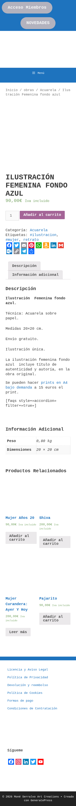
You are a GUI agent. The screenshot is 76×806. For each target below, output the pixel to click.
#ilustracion (43, 235)
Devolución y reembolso (27, 685)
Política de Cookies (24, 693)
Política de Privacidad (27, 677)
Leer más (18, 632)
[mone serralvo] (16, 774)
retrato (31, 240)
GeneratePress (41, 800)
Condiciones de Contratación (32, 708)
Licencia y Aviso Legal (27, 669)
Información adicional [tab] (35, 275)
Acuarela (48, 90)
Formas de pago (20, 701)
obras (29, 90)
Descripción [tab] (24, 266)
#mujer (12, 240)
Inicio (12, 90)
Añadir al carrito (42, 215)
